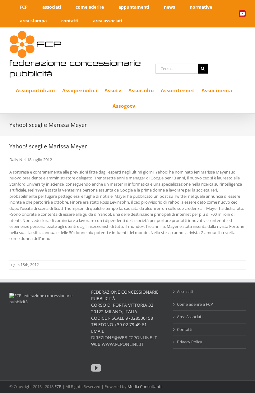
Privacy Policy (189, 342)
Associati (185, 291)
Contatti (184, 329)
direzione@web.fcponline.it (124, 338)
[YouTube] (96, 368)
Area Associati (189, 316)
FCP (58, 386)
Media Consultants (145, 386)
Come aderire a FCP (195, 304)
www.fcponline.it (123, 344)
